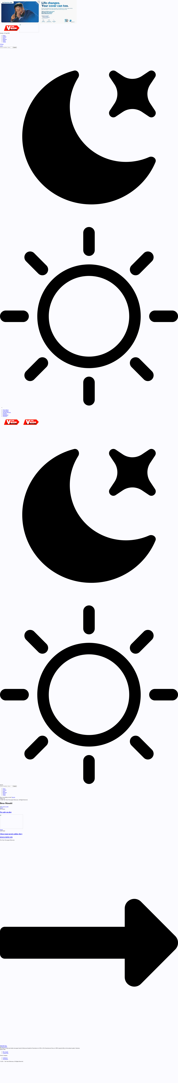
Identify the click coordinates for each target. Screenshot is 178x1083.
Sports (1, 808)
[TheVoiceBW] (19, 426)
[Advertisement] (41, 1073)
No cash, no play (6, 812)
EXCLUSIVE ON (6, 837)
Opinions (5, 413)
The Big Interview (7, 412)
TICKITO (5, 416)
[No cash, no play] (4, 806)
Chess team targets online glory (11, 834)
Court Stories (6, 411)
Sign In (13, 797)
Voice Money (6, 409)
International (5, 415)
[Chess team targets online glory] (11, 828)
